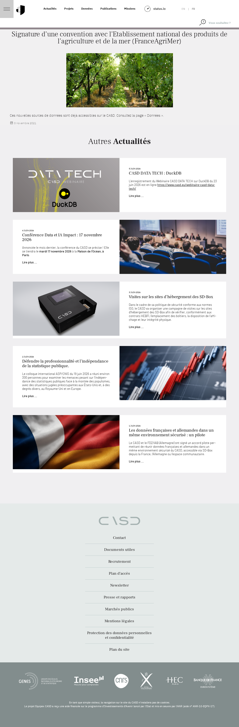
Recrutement (119, 561)
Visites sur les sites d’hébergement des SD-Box (171, 297)
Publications (108, 8)
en (183, 8)
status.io (159, 9)
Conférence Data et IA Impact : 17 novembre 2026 (62, 237)
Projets (69, 8)
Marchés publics (119, 609)
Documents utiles (119, 549)
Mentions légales (119, 621)
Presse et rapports (119, 597)
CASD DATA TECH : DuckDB (155, 173)
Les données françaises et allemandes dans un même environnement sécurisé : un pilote (171, 433)
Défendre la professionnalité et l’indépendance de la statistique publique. (65, 364)
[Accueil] (20, 10)
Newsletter (119, 585)
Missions (129, 8)
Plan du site (119, 649)
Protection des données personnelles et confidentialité (119, 635)
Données (87, 8)
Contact (119, 537)
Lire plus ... (136, 196)
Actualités (49, 8)
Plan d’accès (119, 573)
